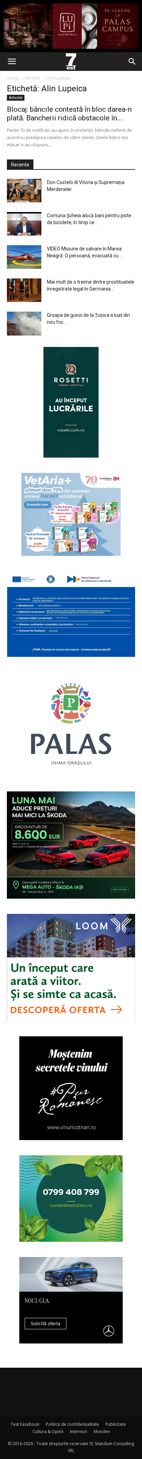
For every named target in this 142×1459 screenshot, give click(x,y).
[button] (12, 61)
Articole (15, 97)
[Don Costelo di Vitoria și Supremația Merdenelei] (24, 191)
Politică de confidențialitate (72, 1424)
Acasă (13, 78)
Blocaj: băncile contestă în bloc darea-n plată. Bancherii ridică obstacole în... (69, 113)
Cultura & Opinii (47, 1431)
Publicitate (115, 1424)
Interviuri (78, 1431)
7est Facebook (25, 1424)
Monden (102, 1431)
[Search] (132, 61)
